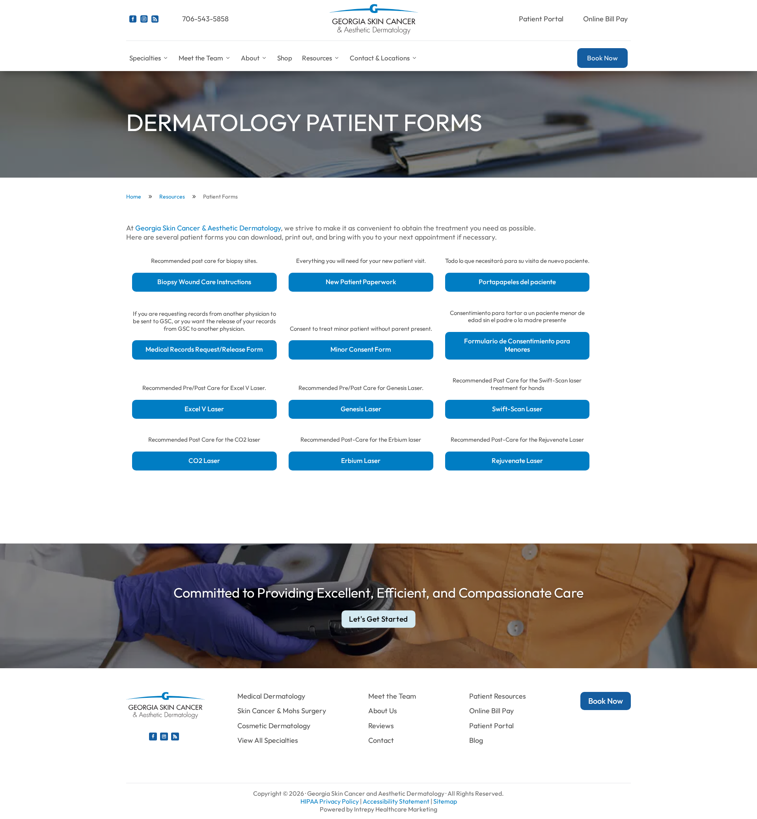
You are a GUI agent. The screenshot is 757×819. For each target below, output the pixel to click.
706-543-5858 (205, 18)
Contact (381, 740)
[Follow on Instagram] (164, 736)
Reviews (381, 725)
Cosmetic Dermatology (273, 725)
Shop (284, 58)
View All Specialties (267, 740)
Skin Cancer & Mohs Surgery (281, 710)
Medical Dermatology (271, 696)
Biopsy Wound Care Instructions (204, 281)
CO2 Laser (204, 460)
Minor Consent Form (360, 349)
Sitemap (445, 801)
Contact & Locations (380, 58)
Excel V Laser (204, 409)
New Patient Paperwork (361, 281)
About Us (382, 710)
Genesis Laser (361, 409)
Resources (317, 58)
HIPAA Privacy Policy (329, 801)
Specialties (145, 58)
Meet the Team (201, 58)
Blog (476, 740)
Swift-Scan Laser (517, 409)
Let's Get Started (378, 619)
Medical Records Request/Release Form (204, 349)
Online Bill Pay (605, 18)
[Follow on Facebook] (153, 736)
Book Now (602, 58)
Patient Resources (497, 696)
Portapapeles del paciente (517, 281)
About (250, 58)
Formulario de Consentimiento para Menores (517, 345)
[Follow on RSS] (175, 736)
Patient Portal (541, 18)
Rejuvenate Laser (517, 460)
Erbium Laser (360, 460)
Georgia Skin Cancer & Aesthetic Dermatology (208, 227)
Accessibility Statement (396, 801)
